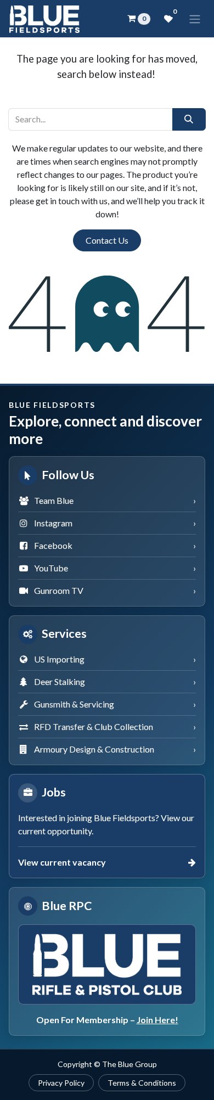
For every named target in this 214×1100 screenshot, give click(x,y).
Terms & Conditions (142, 1082)
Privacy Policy (61, 1082)
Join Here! (157, 1019)
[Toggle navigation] (195, 18)
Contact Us (107, 240)
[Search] (189, 119)
